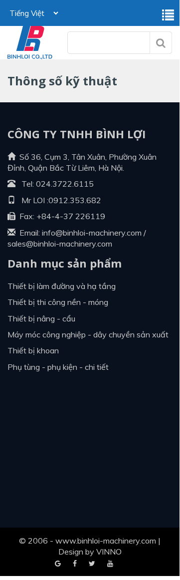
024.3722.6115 (65, 184)
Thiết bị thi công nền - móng (57, 302)
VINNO (109, 552)
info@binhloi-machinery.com (92, 233)
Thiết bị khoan (33, 350)
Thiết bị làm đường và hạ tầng (61, 286)
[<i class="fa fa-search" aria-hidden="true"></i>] (161, 42)
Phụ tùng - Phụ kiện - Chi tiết (58, 367)
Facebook (58, 564)
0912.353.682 (74, 200)
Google (75, 564)
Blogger (110, 564)
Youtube (92, 564)
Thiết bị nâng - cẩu (41, 318)
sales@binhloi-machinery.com (59, 244)
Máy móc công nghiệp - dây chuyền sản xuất (88, 334)
